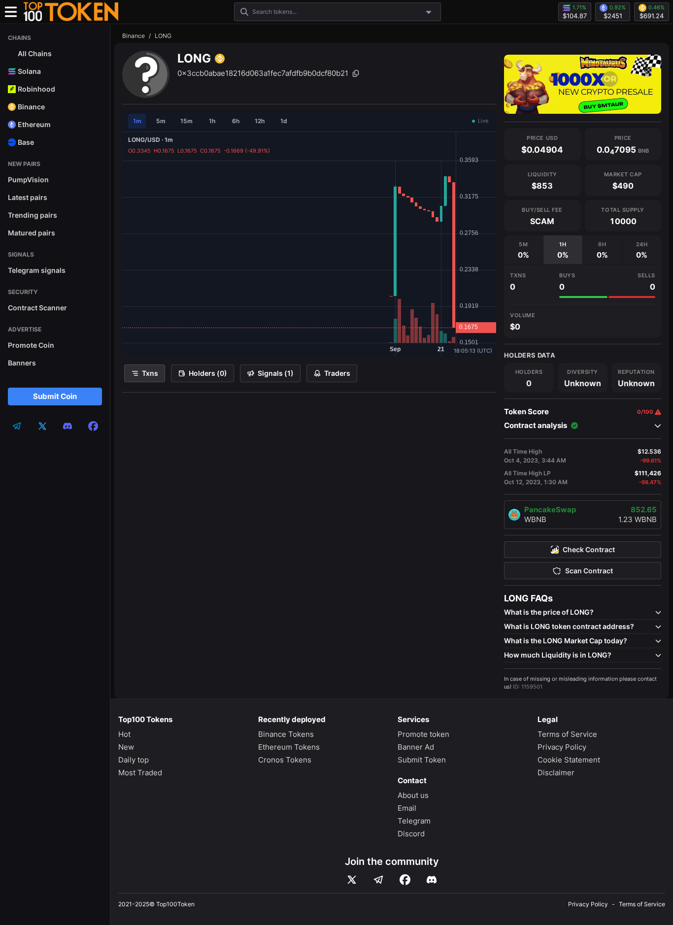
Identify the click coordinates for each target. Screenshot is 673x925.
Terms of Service (567, 734)
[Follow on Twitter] (351, 879)
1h (212, 121)
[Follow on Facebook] (405, 879)
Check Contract (589, 550)
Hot (124, 734)
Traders (337, 373)
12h (260, 121)
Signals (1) (276, 373)
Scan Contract (589, 571)
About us (413, 795)
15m (186, 121)
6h (235, 121)
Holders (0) (208, 373)
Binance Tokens (286, 734)
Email (407, 808)
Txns (150, 373)
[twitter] (42, 426)
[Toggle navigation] (11, 12)
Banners (22, 363)
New (126, 747)
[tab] (523, 249)
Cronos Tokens (284, 759)
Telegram (414, 821)
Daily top (133, 759)
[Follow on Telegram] (378, 879)
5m (161, 121)
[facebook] (93, 426)
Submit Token (422, 759)
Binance (133, 35)
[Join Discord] (431, 879)
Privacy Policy (562, 747)
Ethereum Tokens (289, 747)
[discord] (67, 426)
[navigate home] (71, 12)
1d (283, 121)
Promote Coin (31, 345)
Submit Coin (55, 396)
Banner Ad (416, 747)
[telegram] (17, 426)
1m (137, 121)
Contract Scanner (37, 307)
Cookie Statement (569, 759)
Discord (411, 833)
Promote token (423, 734)
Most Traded (140, 772)
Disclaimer (556, 772)
